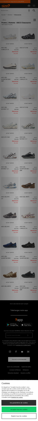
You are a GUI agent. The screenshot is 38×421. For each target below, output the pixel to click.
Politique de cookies (17, 397)
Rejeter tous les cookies (19, 416)
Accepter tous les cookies (19, 409)
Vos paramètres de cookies (19, 403)
